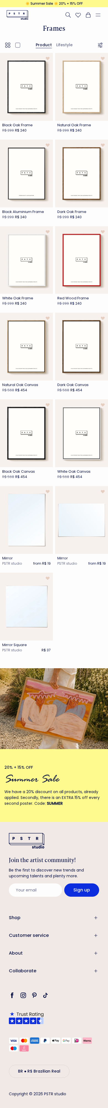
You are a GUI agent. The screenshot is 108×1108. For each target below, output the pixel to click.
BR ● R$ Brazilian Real (39, 1071)
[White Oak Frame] (26, 260)
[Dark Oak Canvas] (81, 347)
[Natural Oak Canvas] (26, 347)
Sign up (81, 890)
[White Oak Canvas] (81, 433)
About (16, 953)
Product (44, 45)
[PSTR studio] (17, 15)
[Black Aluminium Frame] (26, 173)
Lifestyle (64, 45)
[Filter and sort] (101, 45)
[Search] (68, 15)
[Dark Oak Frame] (81, 173)
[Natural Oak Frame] (81, 87)
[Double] (8, 45)
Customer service (29, 935)
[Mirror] (26, 520)
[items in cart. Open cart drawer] (88, 15)
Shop (14, 917)
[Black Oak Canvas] (26, 433)
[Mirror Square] (26, 607)
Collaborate (22, 971)
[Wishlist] (78, 15)
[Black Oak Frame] (26, 87)
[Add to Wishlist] (47, 58)
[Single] (18, 45)
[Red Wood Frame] (81, 260)
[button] (100, 15)
